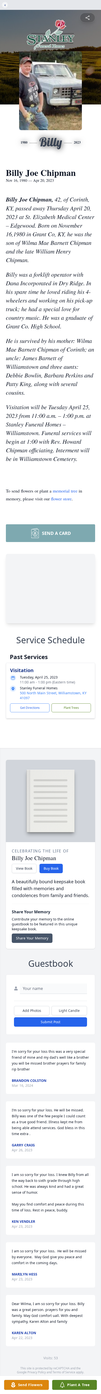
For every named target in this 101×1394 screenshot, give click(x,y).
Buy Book (51, 868)
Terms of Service (63, 1372)
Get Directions (30, 708)
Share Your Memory (32, 938)
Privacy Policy (36, 1372)
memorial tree (65, 491)
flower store (61, 499)
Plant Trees (71, 708)
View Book (24, 868)
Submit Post (50, 1022)
